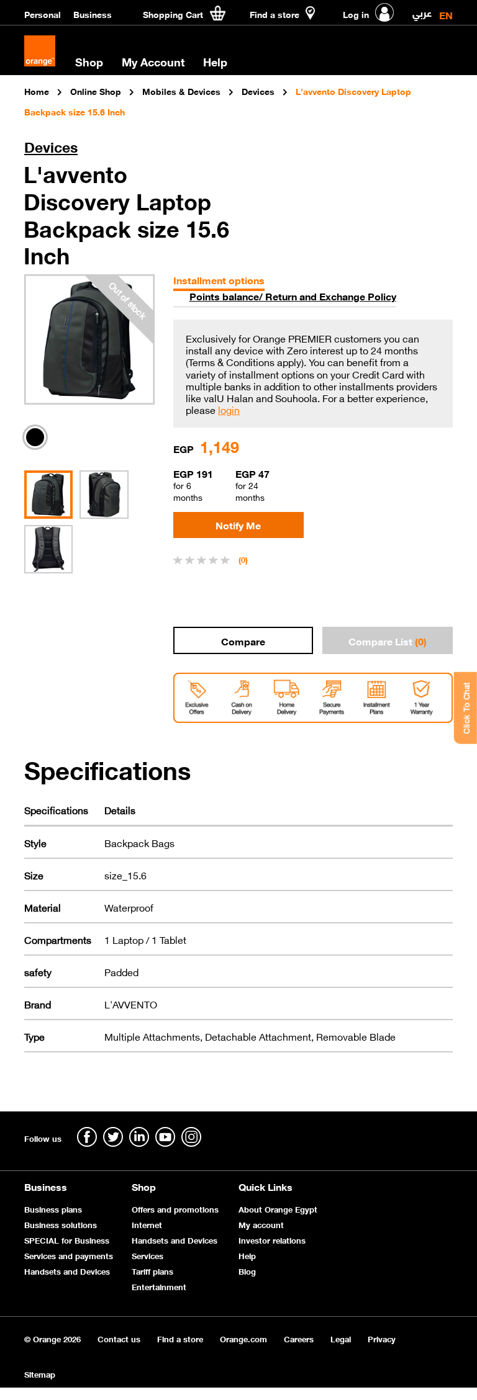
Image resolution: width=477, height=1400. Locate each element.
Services (147, 1255)
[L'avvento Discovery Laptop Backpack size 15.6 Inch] (89, 339)
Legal (340, 1338)
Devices (51, 146)
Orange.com (243, 1338)
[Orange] (39, 50)
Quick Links (265, 1186)
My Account (153, 61)
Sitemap (39, 1373)
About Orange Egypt (277, 1208)
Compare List (387, 640)
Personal (42, 14)
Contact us (119, 1338)
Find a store (180, 1338)
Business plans (53, 1208)
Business (92, 14)
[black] (38, 437)
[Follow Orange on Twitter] (113, 1137)
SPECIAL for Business (66, 1239)
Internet (147, 1224)
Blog (247, 1270)
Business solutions (60, 1224)
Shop (144, 1186)
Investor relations (272, 1239)
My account (261, 1224)
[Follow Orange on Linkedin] (139, 1137)
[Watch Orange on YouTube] (165, 1137)
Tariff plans (152, 1270)
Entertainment (159, 1286)
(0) (243, 559)
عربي (422, 10)
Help (247, 1255)
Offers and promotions (175, 1208)
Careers (299, 1338)
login (229, 409)
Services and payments (68, 1255)
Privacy (382, 1338)
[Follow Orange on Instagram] (191, 1137)
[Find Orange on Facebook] (87, 1137)
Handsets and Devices (67, 1270)
